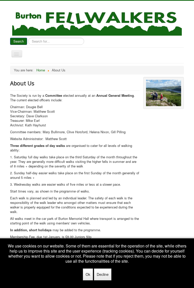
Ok (88, 274)
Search (18, 41)
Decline (103, 274)
